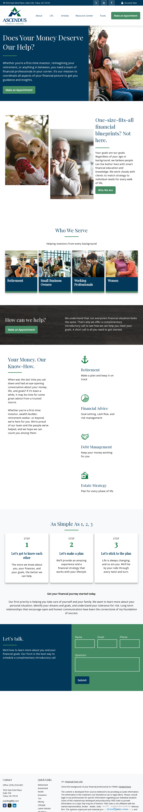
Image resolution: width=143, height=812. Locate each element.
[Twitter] (96, 3)
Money (41, 801)
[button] (38, 16)
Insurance (42, 795)
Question (80, 655)
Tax (39, 798)
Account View (131, 3)
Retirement (43, 785)
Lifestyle (41, 805)
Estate (41, 791)
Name (78, 637)
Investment (43, 788)
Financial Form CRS (74, 781)
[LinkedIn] (104, 3)
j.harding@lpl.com (11, 801)
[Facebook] (112, 3)
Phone (123, 637)
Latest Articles (44, 808)
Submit (82, 680)
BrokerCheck (125, 786)
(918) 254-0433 (16, 785)
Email (100, 637)
